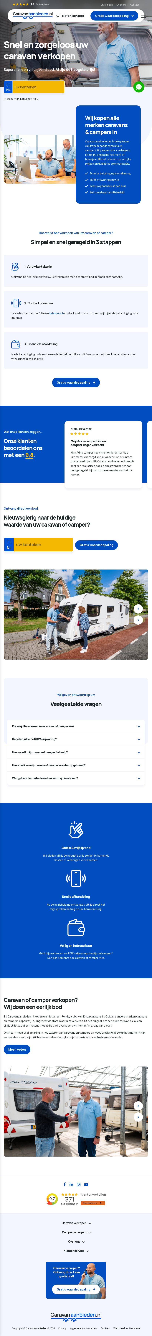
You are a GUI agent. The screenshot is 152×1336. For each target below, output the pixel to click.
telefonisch (56, 313)
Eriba (86, 1017)
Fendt (65, 1017)
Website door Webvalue (126, 1328)
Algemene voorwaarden (83, 1328)
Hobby (74, 1017)
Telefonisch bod (72, 16)
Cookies (105, 1328)
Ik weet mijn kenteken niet (21, 99)
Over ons (121, 5)
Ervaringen (107, 5)
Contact (134, 5)
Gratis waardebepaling (112, 16)
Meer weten (17, 1049)
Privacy (62, 1328)
